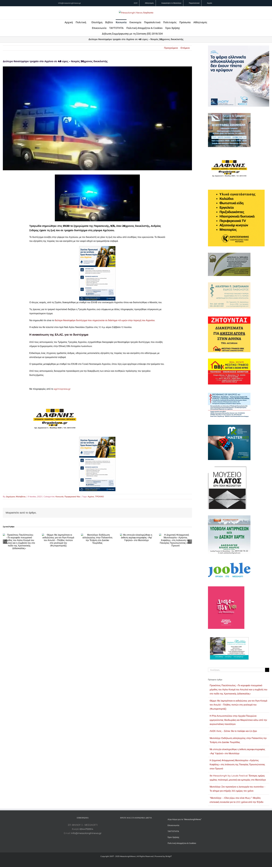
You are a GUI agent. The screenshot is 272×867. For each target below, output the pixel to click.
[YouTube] (128, 825)
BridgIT (168, 856)
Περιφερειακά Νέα (72, 496)
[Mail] (143, 825)
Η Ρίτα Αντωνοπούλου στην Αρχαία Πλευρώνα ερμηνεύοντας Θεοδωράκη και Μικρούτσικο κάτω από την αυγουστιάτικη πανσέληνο (238, 720)
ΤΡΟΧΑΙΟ (99, 496)
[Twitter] (140, 825)
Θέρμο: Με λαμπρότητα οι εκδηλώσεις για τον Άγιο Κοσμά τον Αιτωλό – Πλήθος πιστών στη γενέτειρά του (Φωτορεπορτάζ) (238, 704)
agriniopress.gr (62, 389)
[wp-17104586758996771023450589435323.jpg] (54, 402)
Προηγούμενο (171, 48)
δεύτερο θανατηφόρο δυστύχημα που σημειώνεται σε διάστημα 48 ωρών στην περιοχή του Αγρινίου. (105, 320)
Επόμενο (185, 48)
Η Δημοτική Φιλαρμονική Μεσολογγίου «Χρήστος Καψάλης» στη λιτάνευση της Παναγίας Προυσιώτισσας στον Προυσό (237, 764)
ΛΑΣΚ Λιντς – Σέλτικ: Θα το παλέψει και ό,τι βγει (233, 731)
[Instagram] (136, 825)
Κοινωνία (59, 496)
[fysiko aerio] (97, 248)
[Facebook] (132, 825)
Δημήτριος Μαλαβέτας (16, 496)
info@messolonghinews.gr (69, 3)
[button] (166, 33)
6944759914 (86, 829)
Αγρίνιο (91, 496)
